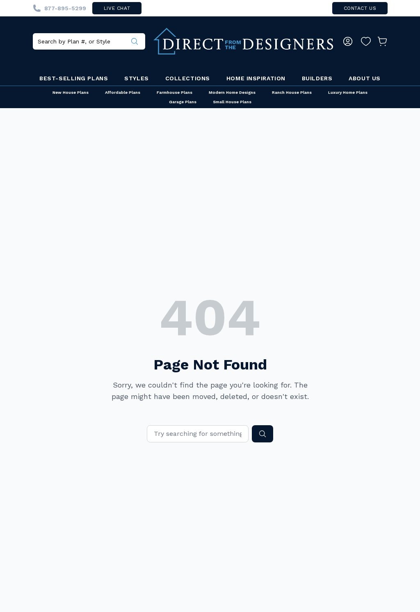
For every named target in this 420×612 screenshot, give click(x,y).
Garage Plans (182, 102)
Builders (317, 78)
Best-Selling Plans (73, 78)
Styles (136, 78)
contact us (360, 8)
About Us (364, 78)
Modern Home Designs (232, 92)
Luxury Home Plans (348, 92)
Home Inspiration (255, 78)
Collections (187, 78)
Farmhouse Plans (174, 92)
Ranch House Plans (292, 92)
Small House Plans (232, 102)
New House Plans (70, 92)
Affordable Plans (122, 92)
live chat (117, 8)
